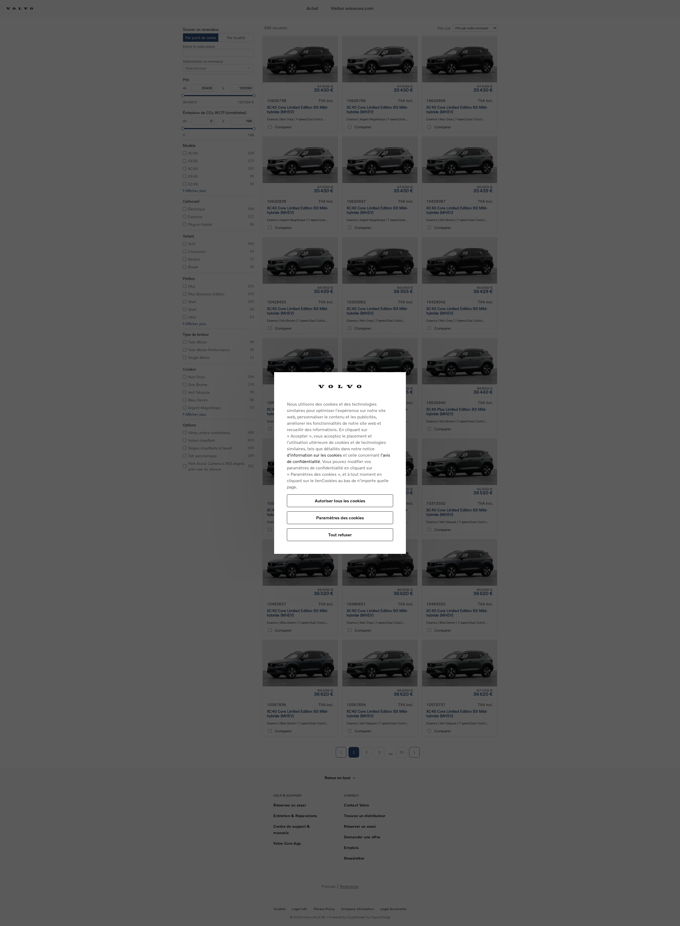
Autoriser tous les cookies (340, 500)
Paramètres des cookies (340, 517)
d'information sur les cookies (314, 454)
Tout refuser (340, 534)
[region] (340, 463)
